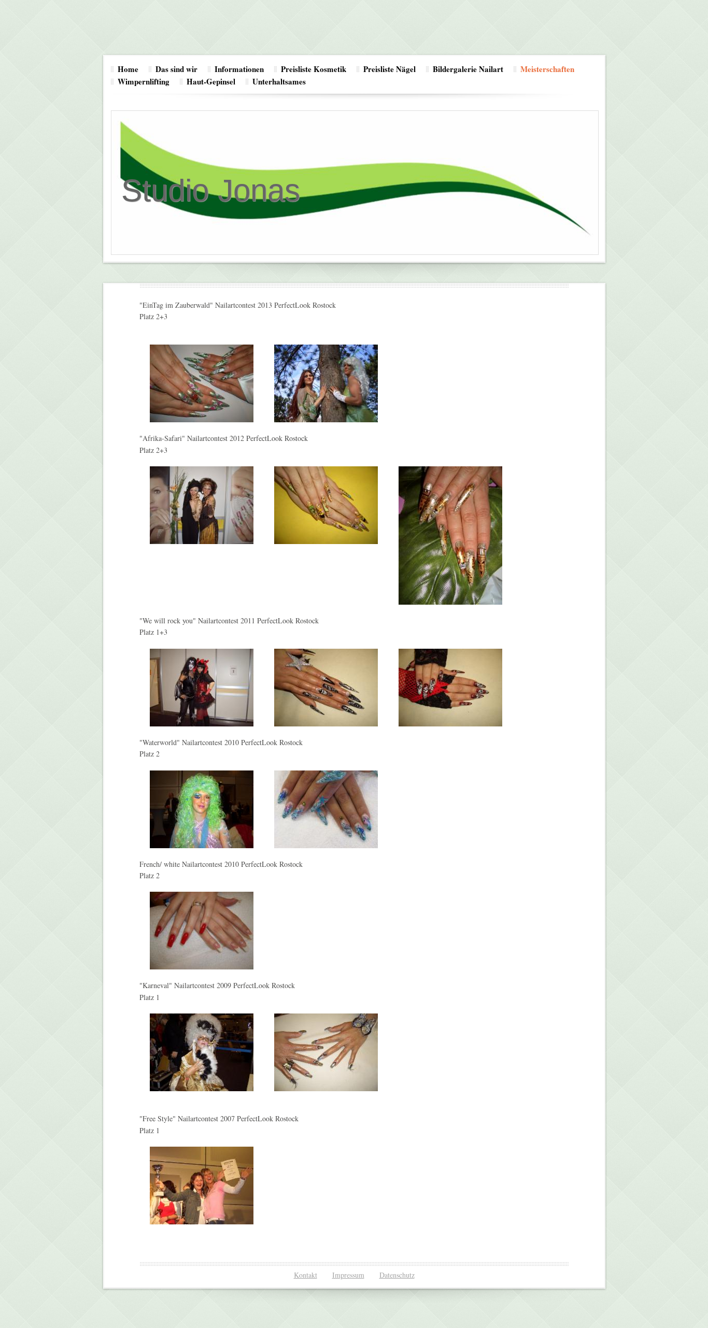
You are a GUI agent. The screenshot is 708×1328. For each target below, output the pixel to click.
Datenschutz (397, 1275)
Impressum (348, 1275)
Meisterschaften (547, 69)
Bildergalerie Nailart (468, 69)
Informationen (239, 69)
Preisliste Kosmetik (313, 69)
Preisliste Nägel (389, 69)
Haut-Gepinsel (211, 81)
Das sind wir (176, 69)
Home (128, 69)
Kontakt (305, 1275)
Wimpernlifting (143, 81)
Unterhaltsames (279, 81)
